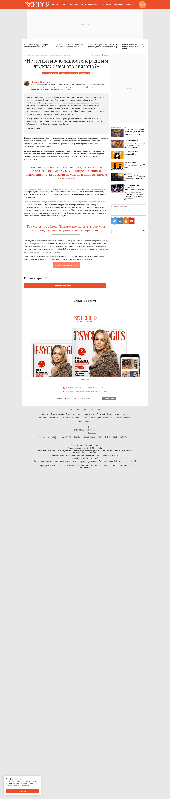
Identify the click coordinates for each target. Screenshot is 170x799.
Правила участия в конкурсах (117, 414)
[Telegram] (78, 409)
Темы (82, 5)
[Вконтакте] (85, 409)
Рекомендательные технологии (102, 418)
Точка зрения (72, 5)
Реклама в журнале (73, 414)
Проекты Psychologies (124, 418)
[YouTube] (99, 409)
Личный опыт (93, 5)
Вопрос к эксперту (50, 73)
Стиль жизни (106, 5)
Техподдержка (84, 421)
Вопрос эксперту (88, 414)
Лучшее (55, 5)
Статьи (62, 5)
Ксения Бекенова (41, 81)
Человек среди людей (68, 73)
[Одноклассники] (92, 409)
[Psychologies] (36, 4)
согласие (73, 387)
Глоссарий (129, 5)
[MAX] (71, 409)
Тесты (142, 5)
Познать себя (84, 73)
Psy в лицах (118, 5)
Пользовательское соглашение (49, 418)
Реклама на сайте (57, 414)
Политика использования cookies (75, 418)
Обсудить (97, 55)
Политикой (71, 391)
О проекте (45, 414)
